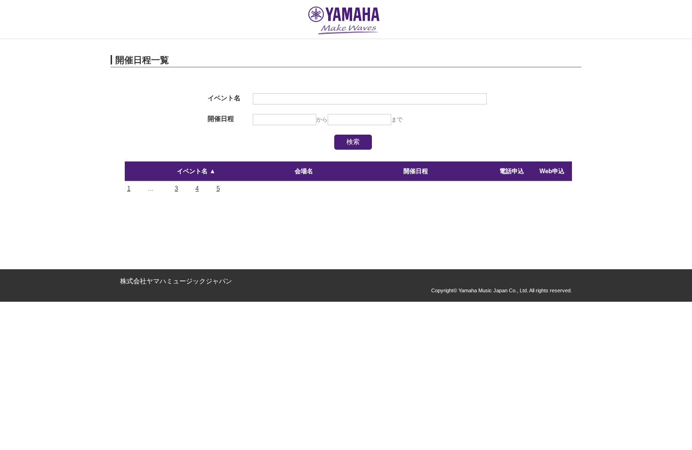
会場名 (304, 171)
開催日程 (415, 171)
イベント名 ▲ (196, 171)
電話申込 (511, 171)
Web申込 (551, 171)
